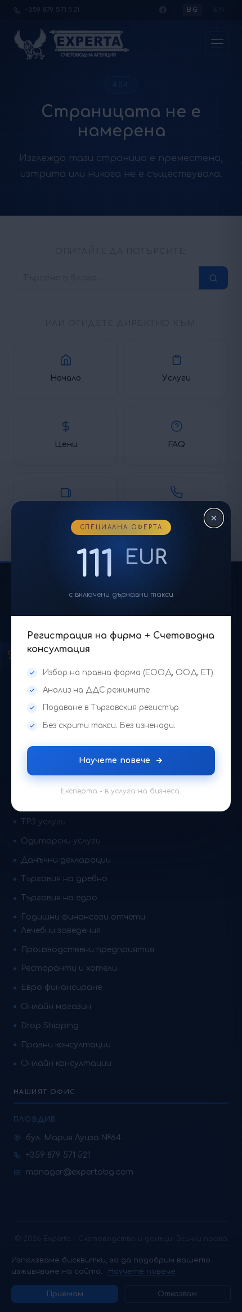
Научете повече (115, 760)
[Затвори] (214, 518)
